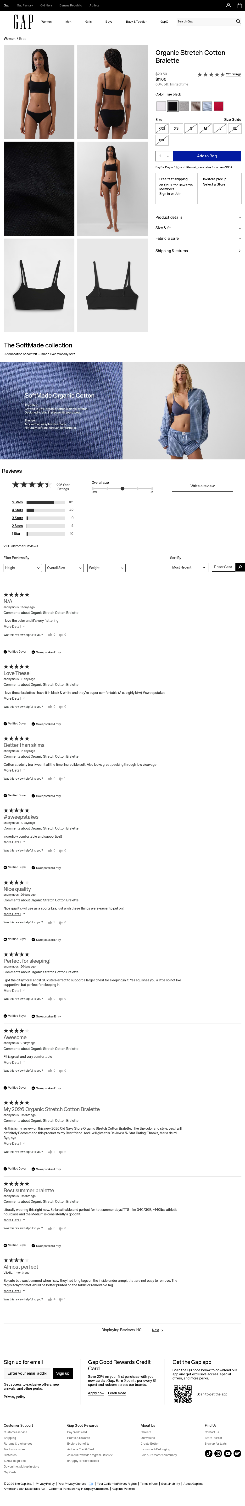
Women (46, 21)
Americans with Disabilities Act (24, 1488)
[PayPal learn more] (178, 167)
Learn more (117, 1393)
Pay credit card (77, 1432)
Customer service (15, 1432)
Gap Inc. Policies (123, 1488)
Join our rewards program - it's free (90, 1455)
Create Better (150, 1443)
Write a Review (202, 486)
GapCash (10, 1472)
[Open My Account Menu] (228, 5)
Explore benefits (78, 1443)
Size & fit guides (15, 1461)
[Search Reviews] (240, 567)
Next (155, 1330)
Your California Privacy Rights (117, 1483)
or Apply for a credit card (83, 1461)
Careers (146, 1432)
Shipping (10, 1438)
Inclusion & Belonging (155, 1449)
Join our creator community (159, 1455)
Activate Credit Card (80, 1449)
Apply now (96, 1393)
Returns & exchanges (18, 1443)
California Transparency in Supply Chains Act (79, 1488)
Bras (22, 39)
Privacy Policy (45, 1483)
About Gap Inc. (193, 1483)
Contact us (212, 1432)
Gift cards (10, 1455)
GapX (164, 21)
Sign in (164, 194)
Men (69, 21)
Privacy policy (14, 1397)
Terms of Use (149, 1483)
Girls (88, 21)
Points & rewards (78, 1438)
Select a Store (214, 184)
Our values (148, 1438)
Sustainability (170, 1483)
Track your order (14, 1449)
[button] (76, 190)
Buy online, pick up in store (21, 1466)
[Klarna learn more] (197, 167)
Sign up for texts (216, 1443)
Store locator (213, 1438)
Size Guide (232, 120)
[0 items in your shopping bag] (239, 5)
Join (178, 194)
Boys (109, 21)
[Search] (238, 21)
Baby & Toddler (136, 21)
